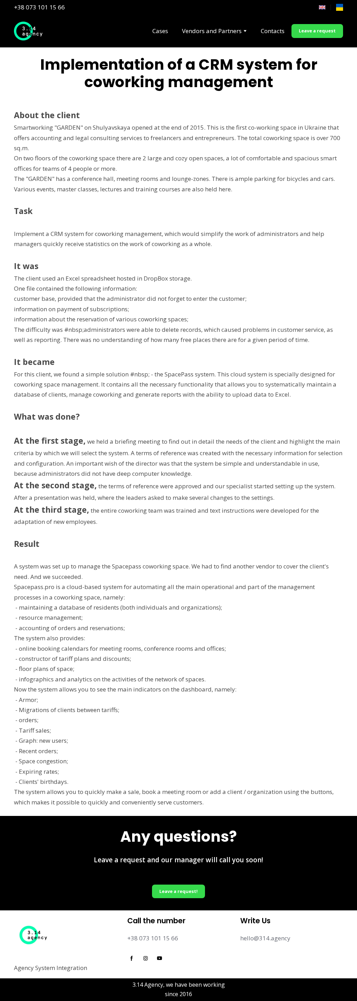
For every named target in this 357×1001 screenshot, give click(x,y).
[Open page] (339, 7)
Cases (160, 31)
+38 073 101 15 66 (39, 7)
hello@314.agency (265, 938)
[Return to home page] (28, 31)
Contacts (272, 31)
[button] (317, 31)
